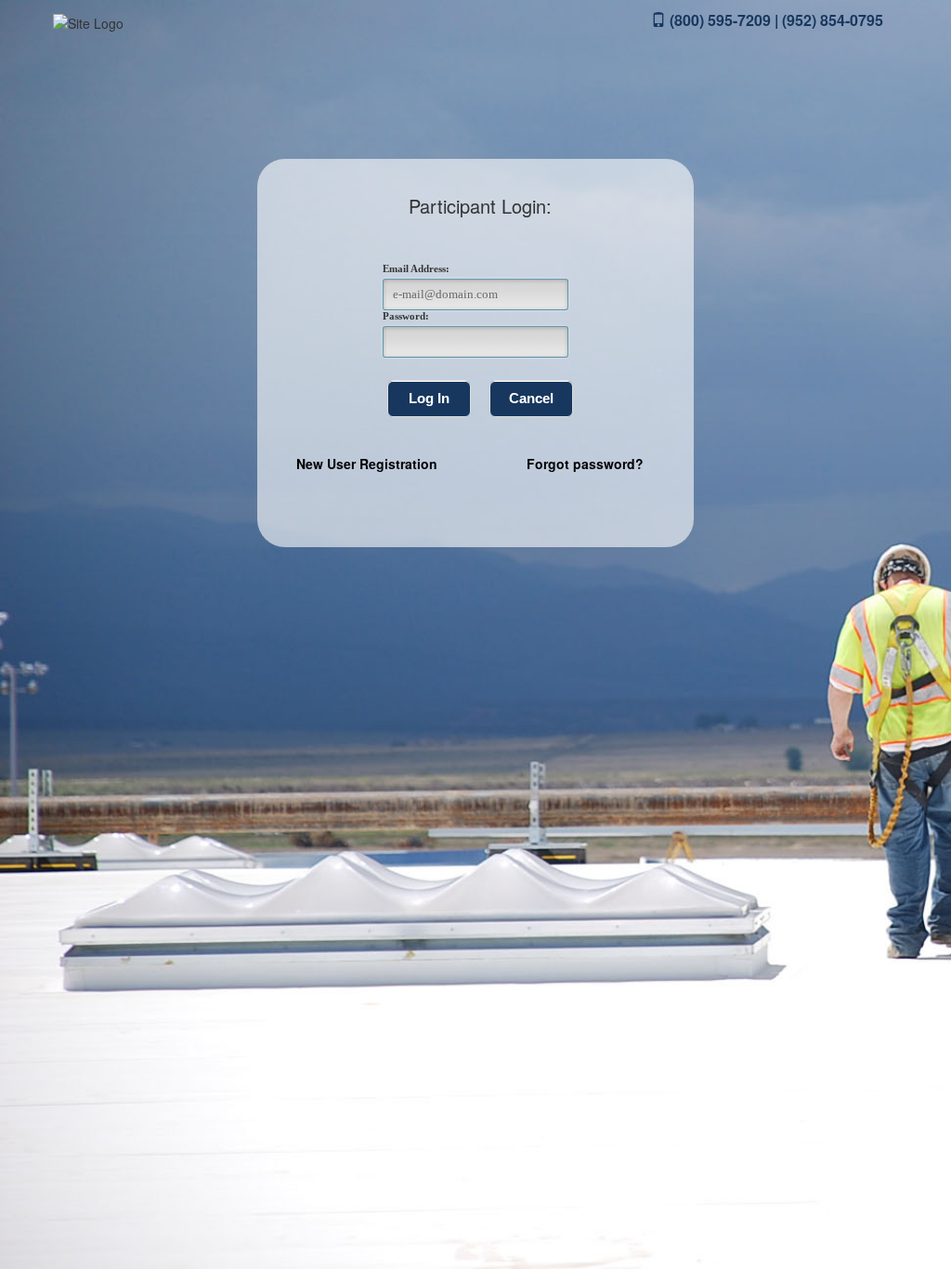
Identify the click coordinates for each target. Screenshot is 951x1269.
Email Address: (416, 268)
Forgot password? (585, 463)
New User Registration (366, 463)
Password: (406, 315)
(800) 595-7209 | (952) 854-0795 (774, 20)
